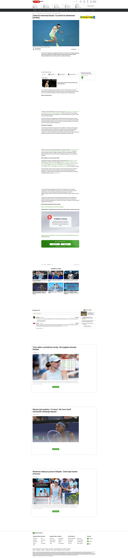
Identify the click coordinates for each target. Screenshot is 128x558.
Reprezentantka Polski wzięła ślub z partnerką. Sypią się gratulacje (88, 321)
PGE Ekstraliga (61, 543)
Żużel (52, 10)
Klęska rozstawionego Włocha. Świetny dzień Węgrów (52, 206)
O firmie (43, 548)
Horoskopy (38, 550)
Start (33, 13)
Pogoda (34, 550)
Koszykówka (77, 10)
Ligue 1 (51, 543)
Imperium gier (67, 550)
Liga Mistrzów (60, 538)
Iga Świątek (70, 541)
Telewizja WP (47, 550)
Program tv (43, 550)
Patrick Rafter (59, 151)
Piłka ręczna (72, 10)
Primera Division (52, 541)
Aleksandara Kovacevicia (62, 166)
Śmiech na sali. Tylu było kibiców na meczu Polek (88, 324)
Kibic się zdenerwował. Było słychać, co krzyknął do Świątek (40, 280)
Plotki (52, 550)
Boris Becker (47, 151)
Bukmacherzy (56, 10)
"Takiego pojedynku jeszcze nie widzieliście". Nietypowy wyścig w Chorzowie (87, 318)
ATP (42, 264)
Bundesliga (60, 540)
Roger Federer (73, 149)
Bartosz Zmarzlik (80, 540)
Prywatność (51, 548)
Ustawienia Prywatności (58, 548)
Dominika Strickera (50, 166)
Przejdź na (36, 1)
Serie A (59, 541)
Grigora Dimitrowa (67, 161)
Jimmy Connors (56, 172)
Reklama (64, 548)
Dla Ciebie (35, 10)
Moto (82, 10)
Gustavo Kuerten (67, 151)
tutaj (52, 555)
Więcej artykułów (87, 326)
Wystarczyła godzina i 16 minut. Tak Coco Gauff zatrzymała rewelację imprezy (39, 292)
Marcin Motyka (38, 48)
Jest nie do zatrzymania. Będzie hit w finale (55, 280)
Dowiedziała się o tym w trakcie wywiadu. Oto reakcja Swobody (90, 313)
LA (84, 10)
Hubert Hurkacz (80, 543)
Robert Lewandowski (71, 538)
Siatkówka (48, 10)
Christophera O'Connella (55, 164)
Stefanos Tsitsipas (40, 13)
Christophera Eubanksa (53, 163)
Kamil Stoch (79, 538)
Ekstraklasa (52, 538)
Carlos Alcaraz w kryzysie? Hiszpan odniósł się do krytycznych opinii (67, 83)
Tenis (44, 10)
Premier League (52, 540)
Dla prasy (46, 548)
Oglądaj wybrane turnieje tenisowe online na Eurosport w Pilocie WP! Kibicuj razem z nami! (59, 235)
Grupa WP (39, 548)
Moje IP (55, 550)
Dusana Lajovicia (44, 164)
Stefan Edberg (53, 151)
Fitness (34, 543)
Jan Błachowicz (80, 541)
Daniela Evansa (63, 163)
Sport (63, 550)
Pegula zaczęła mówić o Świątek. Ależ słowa (55, 292)
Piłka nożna (40, 10)
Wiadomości (59, 550)
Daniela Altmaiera (72, 163)
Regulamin (68, 548)
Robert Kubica (70, 540)
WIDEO (67, 10)
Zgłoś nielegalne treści (39, 328)
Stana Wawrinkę (65, 164)
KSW (34, 544)
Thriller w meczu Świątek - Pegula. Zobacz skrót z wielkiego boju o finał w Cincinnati (71, 292)
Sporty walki (62, 10)
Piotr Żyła (70, 543)
